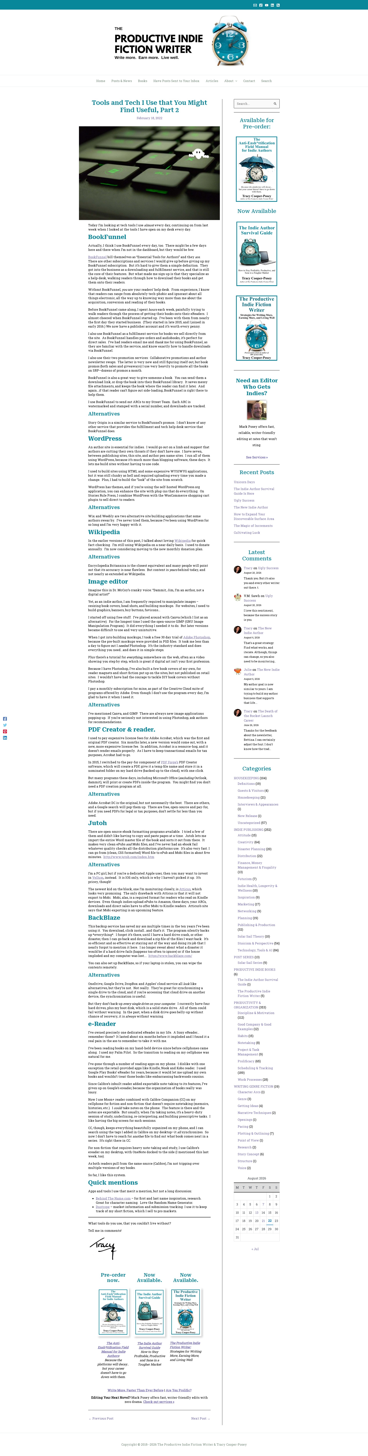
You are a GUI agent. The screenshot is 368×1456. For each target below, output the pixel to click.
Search (266, 81)
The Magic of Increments (253, 526)
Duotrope (103, 1207)
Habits (243, 1036)
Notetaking (246, 1043)
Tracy (248, 568)
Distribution (247, 856)
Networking (247, 911)
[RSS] (278, 5)
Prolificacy (246, 1061)
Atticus (185, 889)
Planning (245, 918)
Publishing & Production (256, 925)
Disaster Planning (251, 849)
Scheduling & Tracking (255, 1068)
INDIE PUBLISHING (248, 830)
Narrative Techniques (254, 1113)
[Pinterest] (5, 731)
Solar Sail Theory (251, 936)
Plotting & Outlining (253, 1133)
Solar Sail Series (250, 963)
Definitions (246, 784)
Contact (249, 81)
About (228, 81)
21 (263, 1221)
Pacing (243, 1126)
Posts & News (121, 81)
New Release (247, 816)
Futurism (245, 879)
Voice (242, 1168)
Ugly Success (244, 500)
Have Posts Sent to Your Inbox (176, 81)
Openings (245, 1120)
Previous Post (101, 1418)
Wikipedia (182, 541)
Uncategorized (249, 823)
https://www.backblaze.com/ (170, 956)
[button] (235, 81)
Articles (212, 81)
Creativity (246, 842)
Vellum (98, 877)
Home (100, 81)
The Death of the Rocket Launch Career (261, 715)
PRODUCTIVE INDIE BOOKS (254, 969)
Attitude (244, 835)
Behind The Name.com (113, 1198)
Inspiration (246, 897)
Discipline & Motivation (256, 1013)
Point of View (248, 1140)
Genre (242, 1099)
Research (245, 1147)
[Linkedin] (272, 5)
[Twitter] (5, 725)
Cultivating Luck (247, 532)
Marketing (246, 904)
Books (142, 81)
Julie (248, 670)
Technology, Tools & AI (255, 950)
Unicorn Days (244, 482)
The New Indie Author (251, 507)
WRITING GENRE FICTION (253, 1086)
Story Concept (248, 1154)
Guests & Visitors (251, 790)
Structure (245, 1161)
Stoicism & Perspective (255, 943)
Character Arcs (249, 1092)
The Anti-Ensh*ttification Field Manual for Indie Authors (113, 1349)
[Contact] (255, 5)
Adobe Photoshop (196, 637)
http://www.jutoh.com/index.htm (128, 857)
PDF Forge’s (169, 762)
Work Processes (250, 1079)
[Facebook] (261, 5)
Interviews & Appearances (258, 804)
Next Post (200, 1418)
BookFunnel (97, 257)
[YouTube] (266, 5)
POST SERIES (244, 957)
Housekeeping (249, 797)
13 (256, 1212)
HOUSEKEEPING (246, 778)
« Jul (255, 1249)
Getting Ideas (248, 1106)
